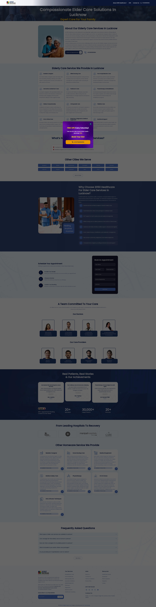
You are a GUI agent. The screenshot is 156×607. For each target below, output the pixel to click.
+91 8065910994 (146, 3)
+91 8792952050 (78, 142)
